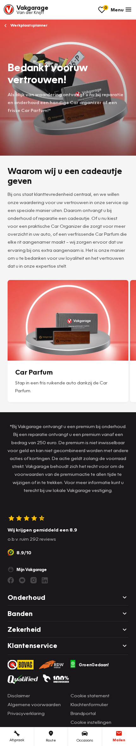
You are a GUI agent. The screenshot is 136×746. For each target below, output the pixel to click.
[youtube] (22, 580)
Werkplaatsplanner (28, 25)
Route (51, 740)
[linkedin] (45, 580)
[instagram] (33, 580)
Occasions (85, 740)
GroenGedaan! (94, 664)
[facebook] (11, 580)
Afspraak (16, 739)
